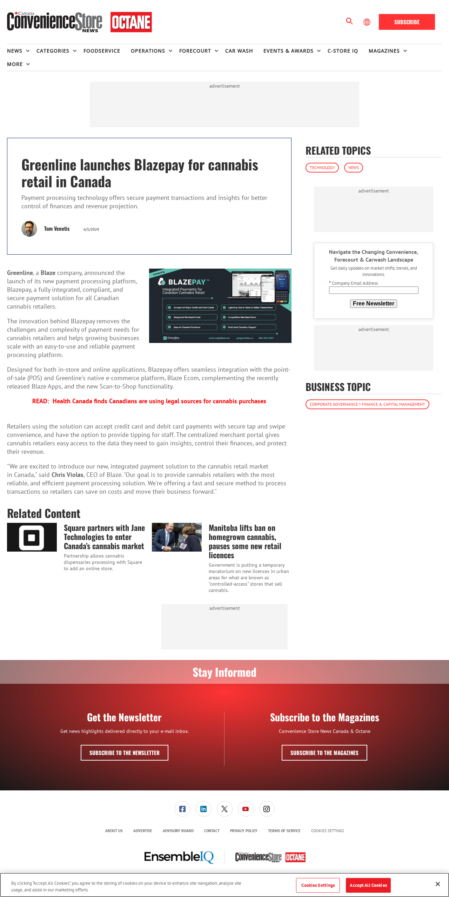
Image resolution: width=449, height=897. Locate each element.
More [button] (15, 64)
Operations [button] (148, 50)
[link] (182, 809)
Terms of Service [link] (284, 830)
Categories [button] (52, 50)
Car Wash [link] (239, 50)
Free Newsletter (373, 303)
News (353, 167)
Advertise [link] (142, 830)
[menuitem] (21, 51)
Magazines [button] (384, 50)
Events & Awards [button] (288, 50)
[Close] (437, 884)
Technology (322, 167)
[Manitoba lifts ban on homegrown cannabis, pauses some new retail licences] (177, 537)
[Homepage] (79, 22)
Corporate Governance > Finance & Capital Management (367, 404)
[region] (224, 885)
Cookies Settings (327, 831)
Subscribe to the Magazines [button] (324, 752)
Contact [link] (212, 830)
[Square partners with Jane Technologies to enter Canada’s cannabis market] (32, 537)
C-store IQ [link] (343, 50)
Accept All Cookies (368, 885)
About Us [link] (114, 830)
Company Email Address (353, 283)
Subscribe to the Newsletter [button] (124, 752)
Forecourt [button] (195, 50)
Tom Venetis (56, 228)
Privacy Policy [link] (243, 830)
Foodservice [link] (101, 50)
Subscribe (407, 22)
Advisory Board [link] (178, 830)
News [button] (14, 50)
